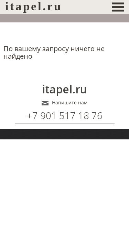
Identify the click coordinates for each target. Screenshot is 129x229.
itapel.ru (64, 89)
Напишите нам (69, 102)
